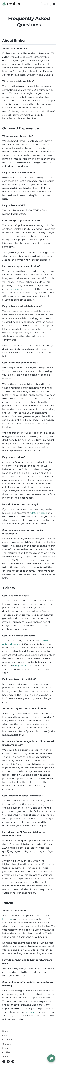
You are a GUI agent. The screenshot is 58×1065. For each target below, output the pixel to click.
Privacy (6, 1048)
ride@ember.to (17, 289)
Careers (6, 1035)
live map (7, 919)
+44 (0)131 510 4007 (24, 665)
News (5, 1031)
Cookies (6, 1052)
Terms (5, 1056)
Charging (7, 1044)
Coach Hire (7, 1039)
